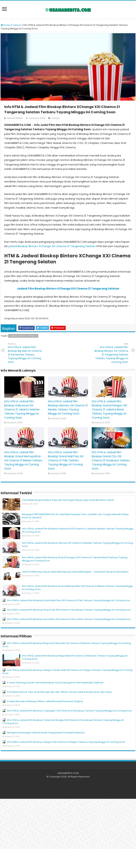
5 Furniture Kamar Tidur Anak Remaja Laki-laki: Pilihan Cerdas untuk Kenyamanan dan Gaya (59, 692)
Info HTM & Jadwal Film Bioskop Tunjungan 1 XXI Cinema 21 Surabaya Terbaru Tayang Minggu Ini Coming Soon (69, 710)
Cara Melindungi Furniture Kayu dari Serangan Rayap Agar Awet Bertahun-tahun (68, 500)
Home (6, 25)
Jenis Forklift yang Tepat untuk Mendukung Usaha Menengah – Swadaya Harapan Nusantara (75, 571)
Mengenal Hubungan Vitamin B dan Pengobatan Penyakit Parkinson (46, 732)
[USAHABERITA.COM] (68, 9)
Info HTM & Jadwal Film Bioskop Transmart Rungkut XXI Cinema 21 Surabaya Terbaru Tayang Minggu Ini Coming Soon (63, 721)
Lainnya (17, 25)
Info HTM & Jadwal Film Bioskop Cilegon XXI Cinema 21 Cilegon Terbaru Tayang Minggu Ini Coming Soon (66, 742)
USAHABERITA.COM (68, 773)
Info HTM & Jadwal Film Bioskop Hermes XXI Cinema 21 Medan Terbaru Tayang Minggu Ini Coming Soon (77, 544)
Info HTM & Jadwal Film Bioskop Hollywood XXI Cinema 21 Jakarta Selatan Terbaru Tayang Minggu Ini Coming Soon (22, 409)
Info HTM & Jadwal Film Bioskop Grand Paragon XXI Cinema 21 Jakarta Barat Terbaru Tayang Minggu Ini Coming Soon (109, 409)
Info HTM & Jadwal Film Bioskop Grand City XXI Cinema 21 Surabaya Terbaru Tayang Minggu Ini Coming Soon (111, 460)
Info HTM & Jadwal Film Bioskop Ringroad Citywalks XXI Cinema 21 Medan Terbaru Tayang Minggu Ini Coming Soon (66, 644)
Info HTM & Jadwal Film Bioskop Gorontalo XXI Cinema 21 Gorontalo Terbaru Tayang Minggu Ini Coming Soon (69, 619)
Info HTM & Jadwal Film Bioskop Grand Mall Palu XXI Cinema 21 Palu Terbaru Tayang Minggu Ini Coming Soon (65, 460)
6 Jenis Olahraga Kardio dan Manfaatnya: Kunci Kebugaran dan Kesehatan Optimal (55, 682)
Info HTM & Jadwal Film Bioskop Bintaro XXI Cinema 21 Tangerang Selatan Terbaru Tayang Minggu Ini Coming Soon (111, 353)
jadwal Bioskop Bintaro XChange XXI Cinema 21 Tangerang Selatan (52, 246)
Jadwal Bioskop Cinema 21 (23, 335)
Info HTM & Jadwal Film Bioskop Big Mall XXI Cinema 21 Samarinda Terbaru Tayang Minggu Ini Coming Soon (25, 353)
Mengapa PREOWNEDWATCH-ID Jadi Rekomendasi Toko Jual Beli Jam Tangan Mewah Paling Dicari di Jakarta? (75, 516)
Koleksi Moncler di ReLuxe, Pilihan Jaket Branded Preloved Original (45, 701)
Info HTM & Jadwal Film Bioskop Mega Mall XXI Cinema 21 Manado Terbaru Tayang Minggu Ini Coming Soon (75, 657)
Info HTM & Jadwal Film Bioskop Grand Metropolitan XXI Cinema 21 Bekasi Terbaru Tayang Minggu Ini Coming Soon (23, 460)
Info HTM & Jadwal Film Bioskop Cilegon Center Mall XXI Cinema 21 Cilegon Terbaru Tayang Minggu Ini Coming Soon (67, 671)
